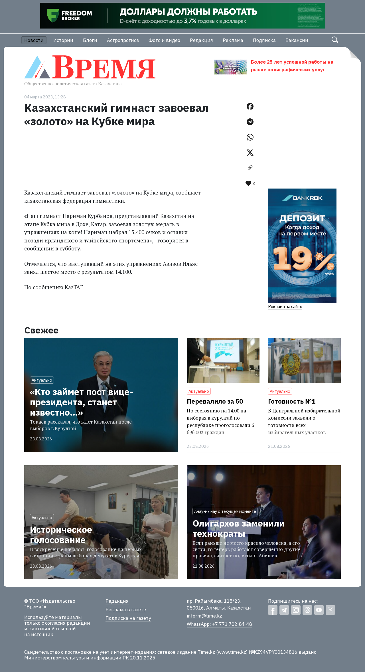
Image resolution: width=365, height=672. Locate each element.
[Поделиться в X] (250, 152)
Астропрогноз (123, 40)
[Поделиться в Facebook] (250, 106)
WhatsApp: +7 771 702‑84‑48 (219, 624)
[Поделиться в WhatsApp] (250, 137)
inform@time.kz (204, 616)
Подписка (264, 40)
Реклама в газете (126, 609)
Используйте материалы (53, 617)
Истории (63, 40)
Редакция (201, 40)
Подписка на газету (128, 618)
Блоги (90, 40)
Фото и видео (164, 40)
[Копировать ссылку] (250, 168)
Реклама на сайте (285, 306)
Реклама (233, 40)
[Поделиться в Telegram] (250, 122)
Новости (34, 40)
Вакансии (296, 40)
